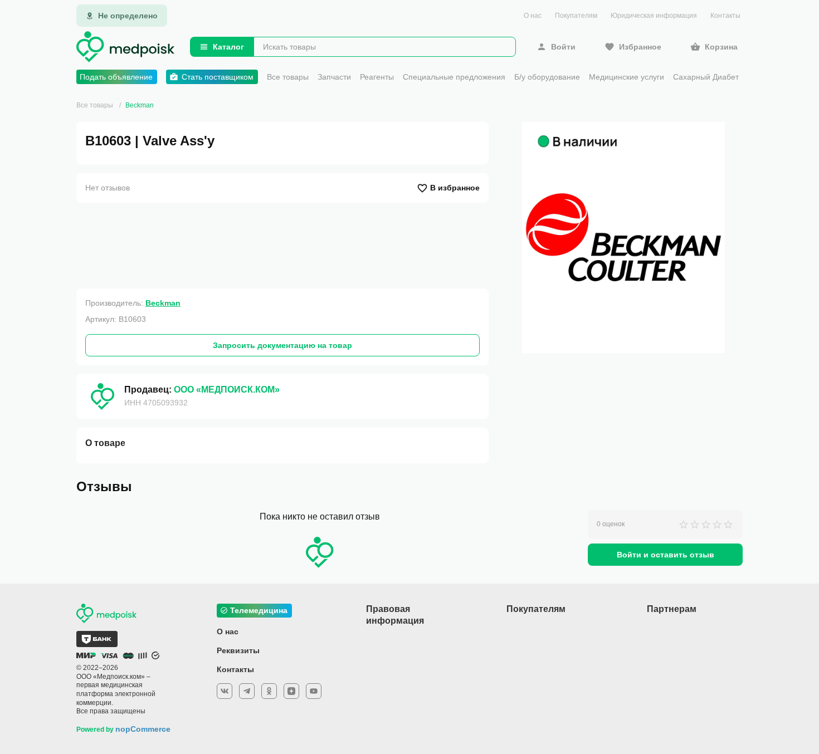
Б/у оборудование (547, 76)
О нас (533, 15)
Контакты (725, 15)
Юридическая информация (654, 15)
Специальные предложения (454, 76)
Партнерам (671, 609)
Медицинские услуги (626, 76)
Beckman (139, 105)
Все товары (288, 76)
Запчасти (334, 76)
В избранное (455, 187)
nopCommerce (142, 728)
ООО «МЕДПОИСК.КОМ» (227, 389)
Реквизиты (238, 650)
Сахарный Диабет (706, 76)
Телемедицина (258, 610)
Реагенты (377, 76)
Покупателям (576, 15)
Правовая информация (395, 614)
